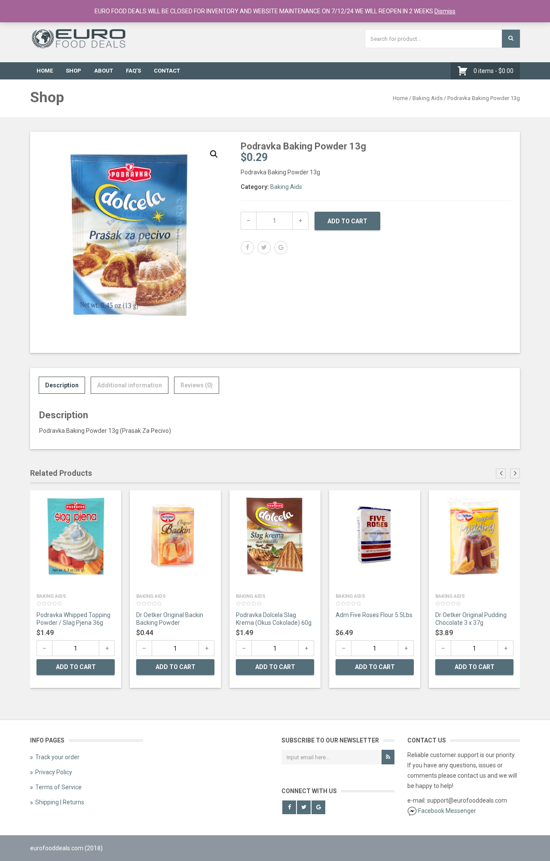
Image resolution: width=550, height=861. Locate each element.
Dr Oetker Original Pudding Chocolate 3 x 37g (471, 619)
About (103, 70)
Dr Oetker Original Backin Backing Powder (169, 619)
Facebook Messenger (447, 810)
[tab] (62, 385)
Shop (73, 70)
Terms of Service (58, 787)
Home (45, 70)
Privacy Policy (53, 772)
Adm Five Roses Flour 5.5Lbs (374, 615)
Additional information (129, 385)
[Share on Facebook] (247, 247)
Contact (167, 70)
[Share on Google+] (280, 247)
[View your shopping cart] (464, 70)
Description (62, 385)
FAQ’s (133, 70)
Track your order (57, 757)
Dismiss (444, 11)
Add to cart (347, 221)
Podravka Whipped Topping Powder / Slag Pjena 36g (73, 619)
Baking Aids (427, 98)
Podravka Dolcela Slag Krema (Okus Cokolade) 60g (274, 619)
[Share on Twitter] (264, 247)
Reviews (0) (196, 385)
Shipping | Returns (59, 802)
